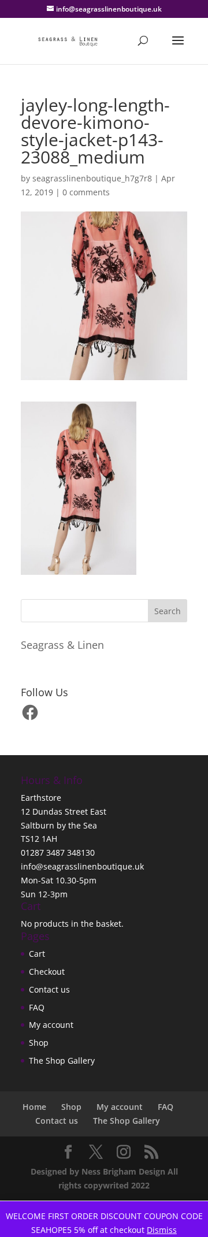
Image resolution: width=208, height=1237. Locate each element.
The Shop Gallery (62, 1060)
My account (51, 1024)
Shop (39, 1042)
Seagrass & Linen (62, 645)
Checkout (47, 971)
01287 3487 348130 (58, 852)
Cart (37, 953)
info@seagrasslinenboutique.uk (82, 866)
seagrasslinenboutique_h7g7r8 (92, 178)
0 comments (86, 192)
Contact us (49, 989)
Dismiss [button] (162, 1229)
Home (34, 1106)
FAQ (36, 1007)
